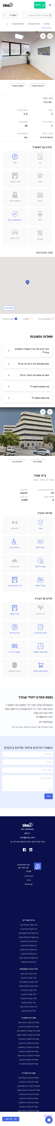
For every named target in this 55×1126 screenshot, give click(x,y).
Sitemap (29, 884)
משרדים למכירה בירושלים (29, 1102)
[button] (27, 350)
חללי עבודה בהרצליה (29, 990)
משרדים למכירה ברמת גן (28, 1082)
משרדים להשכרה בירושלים (28, 1047)
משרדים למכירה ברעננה (28, 1098)
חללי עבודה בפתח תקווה (28, 986)
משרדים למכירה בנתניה (28, 1106)
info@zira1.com (44, 716)
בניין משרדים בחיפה (28, 962)
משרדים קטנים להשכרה (28, 1064)
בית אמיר (39, 475)
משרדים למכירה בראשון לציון (28, 1086)
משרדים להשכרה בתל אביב (28, 1022)
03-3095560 (46, 722)
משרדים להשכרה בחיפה (28, 1059)
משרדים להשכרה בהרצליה (28, 1039)
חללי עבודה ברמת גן (28, 978)
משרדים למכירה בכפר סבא (28, 1111)
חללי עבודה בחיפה (29, 1011)
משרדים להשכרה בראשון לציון (28, 1031)
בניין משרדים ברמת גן (28, 929)
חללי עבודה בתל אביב (28, 973)
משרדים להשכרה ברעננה (29, 1043)
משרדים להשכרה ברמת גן (28, 1026)
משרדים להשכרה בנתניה (28, 1051)
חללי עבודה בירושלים (29, 998)
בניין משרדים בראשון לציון (28, 933)
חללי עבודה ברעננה (28, 994)
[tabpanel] (27, 117)
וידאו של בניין (17, 461)
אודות (29, 880)
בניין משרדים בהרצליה (28, 941)
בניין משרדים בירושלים (28, 949)
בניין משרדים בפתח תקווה (28, 937)
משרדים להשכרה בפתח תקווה (28, 1035)
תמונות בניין (37, 461)
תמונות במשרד (17, 86)
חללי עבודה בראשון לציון (28, 982)
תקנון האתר (28, 876)
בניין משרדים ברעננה (29, 945)
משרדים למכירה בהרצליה (29, 1094)
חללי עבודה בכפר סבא (28, 1007)
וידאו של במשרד (37, 86)
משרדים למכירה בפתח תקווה (28, 1090)
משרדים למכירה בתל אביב (28, 1078)
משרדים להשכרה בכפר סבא (29, 1055)
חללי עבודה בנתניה (28, 1002)
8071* (27, 833)
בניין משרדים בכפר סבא (28, 958)
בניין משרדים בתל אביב (28, 925)
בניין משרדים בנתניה (29, 954)
